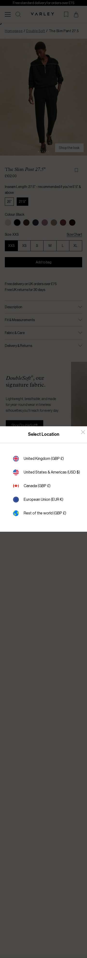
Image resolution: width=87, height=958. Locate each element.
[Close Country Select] (83, 432)
